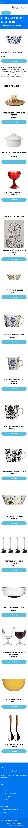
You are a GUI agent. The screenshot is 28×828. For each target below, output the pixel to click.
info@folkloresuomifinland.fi (20, 2)
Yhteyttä (13, 823)
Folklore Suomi (8, 791)
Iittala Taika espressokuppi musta (14, 426)
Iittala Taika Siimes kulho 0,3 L (14, 516)
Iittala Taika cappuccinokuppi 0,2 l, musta (14, 471)
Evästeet (19, 823)
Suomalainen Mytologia (10, 794)
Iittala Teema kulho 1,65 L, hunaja (14, 699)
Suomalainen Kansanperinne (11, 788)
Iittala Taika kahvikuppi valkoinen (14, 335)
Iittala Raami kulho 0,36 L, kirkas (14, 608)
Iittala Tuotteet (12, 52)
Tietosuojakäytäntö (10, 825)
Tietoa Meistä (7, 797)
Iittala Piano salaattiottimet (14, 744)
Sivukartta (20, 825)
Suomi (4, 2)
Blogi (5, 799)
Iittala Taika (20, 52)
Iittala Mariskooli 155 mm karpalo (14, 192)
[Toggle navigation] (3, 7)
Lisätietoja (14, 61)
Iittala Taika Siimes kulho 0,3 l (14, 290)
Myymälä (6, 13)
